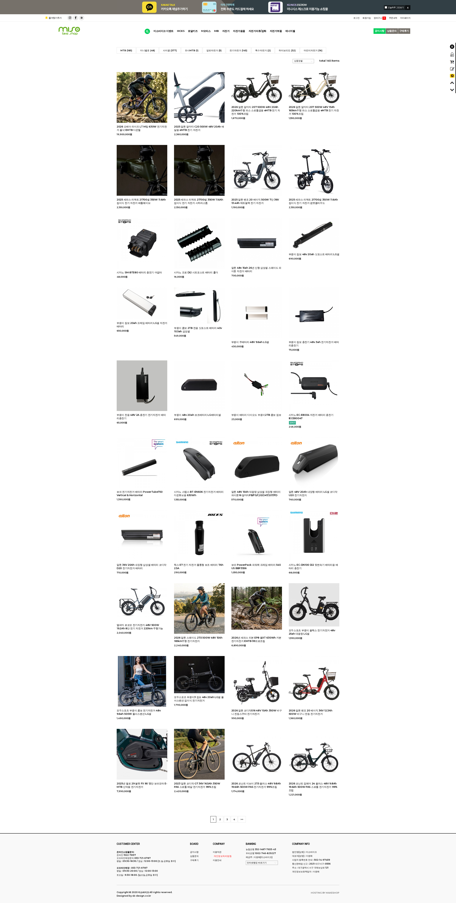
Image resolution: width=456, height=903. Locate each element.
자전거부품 (276, 31)
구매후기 (404, 30)
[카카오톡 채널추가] (452, 76)
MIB (216, 31)
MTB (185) (126, 50)
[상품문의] (452, 69)
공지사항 (379, 30)
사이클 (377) (170, 50)
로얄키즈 (193, 31)
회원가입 (366, 18)
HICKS (181, 31)
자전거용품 (239, 31)
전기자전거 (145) (238, 50)
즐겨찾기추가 (54, 17)
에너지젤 (290, 31)
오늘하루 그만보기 (396, 7)
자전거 (226, 31)
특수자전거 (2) (263, 50)
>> (241, 819)
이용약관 (217, 852)
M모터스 (206, 31)
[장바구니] (452, 62)
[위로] (452, 83)
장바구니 (379, 18)
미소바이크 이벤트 (163, 31)
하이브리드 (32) (287, 50)
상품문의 (392, 30)
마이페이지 (405, 18)
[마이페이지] (452, 54)
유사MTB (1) (191, 50)
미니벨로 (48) (147, 50)
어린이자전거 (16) (313, 50)
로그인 (356, 18)
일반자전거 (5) (214, 50)
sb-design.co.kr (141, 895)
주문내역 (393, 18)
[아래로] (452, 90)
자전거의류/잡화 (257, 31)
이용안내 (217, 860)
